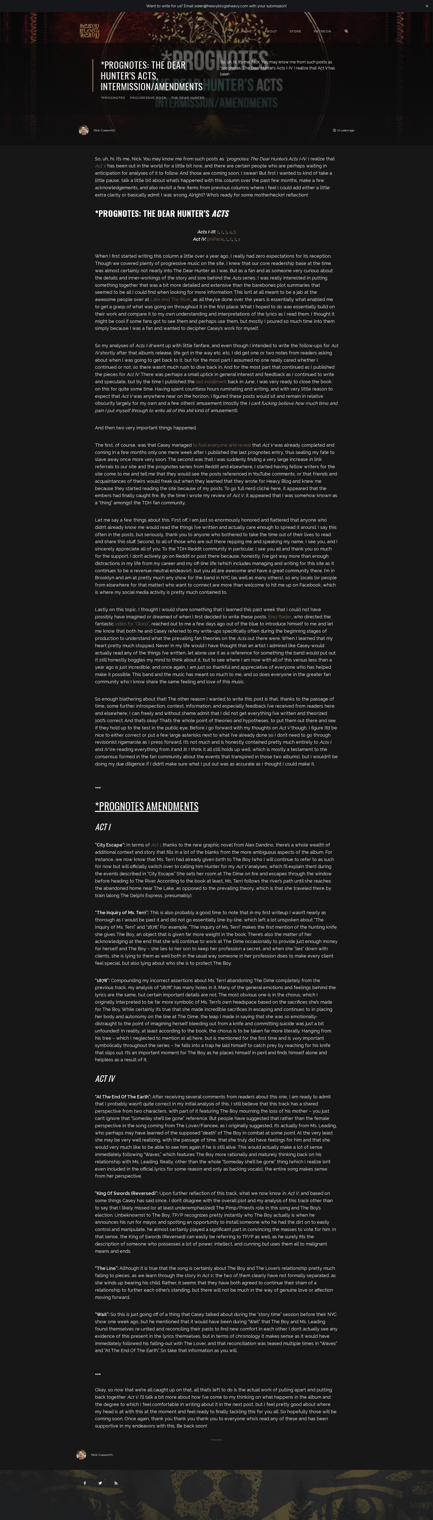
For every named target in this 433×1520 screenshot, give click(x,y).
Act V (100, 165)
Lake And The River (170, 299)
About (271, 31)
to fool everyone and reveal (222, 445)
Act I (155, 844)
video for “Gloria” (132, 623)
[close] (427, 6)
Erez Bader (279, 616)
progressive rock (148, 98)
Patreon (322, 31)
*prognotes (113, 98)
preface (215, 239)
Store (295, 31)
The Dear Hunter (187, 98)
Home (246, 31)
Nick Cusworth (104, 130)
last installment (211, 381)
